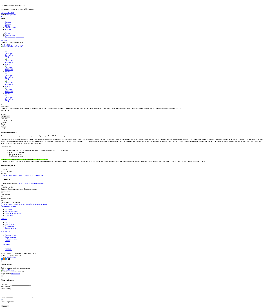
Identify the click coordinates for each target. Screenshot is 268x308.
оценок (5, 44)
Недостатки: (5, 195)
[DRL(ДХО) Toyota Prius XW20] (12, 46)
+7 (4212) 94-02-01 (7, 13)
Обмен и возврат (11, 235)
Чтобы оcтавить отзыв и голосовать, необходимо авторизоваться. (24, 204)
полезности (33, 183)
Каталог (8, 222)
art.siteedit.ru (15, 274)
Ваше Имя (5, 284)
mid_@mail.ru (11, 15)
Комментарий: (6, 198)
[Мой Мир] (6, 259)
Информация (5, 231)
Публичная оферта (11, 239)
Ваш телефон (6, 286)
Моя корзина (9, 224)
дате (21, 183)
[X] (9, 259)
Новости (8, 248)
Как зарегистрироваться (13, 213)
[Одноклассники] (4, 259)
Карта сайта (9, 215)
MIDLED (4, 40)
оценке (25, 183)
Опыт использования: (15, 189)
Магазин (4, 219)
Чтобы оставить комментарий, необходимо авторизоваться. (22, 175)
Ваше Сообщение (7, 298)
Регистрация (9, 226)
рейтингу (40, 183)
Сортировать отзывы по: (9, 183)
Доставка (8, 209)
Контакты (8, 250)
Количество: (5, 110)
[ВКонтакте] (2, 259)
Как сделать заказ (11, 211)
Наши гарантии (10, 237)
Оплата (7, 241)
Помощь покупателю (8, 206)
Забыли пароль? (10, 228)
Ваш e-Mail (5, 289)
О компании (5, 244)
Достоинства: (5, 191)
